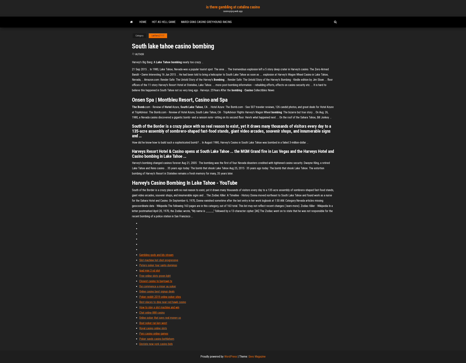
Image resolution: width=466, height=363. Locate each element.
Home (142, 22)
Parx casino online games (153, 333)
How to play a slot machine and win (159, 307)
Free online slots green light (155, 276)
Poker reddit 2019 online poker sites (160, 297)
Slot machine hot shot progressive (158, 260)
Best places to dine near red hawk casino (162, 302)
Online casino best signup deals (157, 291)
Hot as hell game (163, 22)
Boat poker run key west (153, 323)
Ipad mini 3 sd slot (149, 270)
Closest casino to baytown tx (155, 281)
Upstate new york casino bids (156, 344)
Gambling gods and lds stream (156, 255)
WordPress (230, 356)
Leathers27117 (157, 35)
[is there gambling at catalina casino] (132, 22)
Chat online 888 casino (152, 312)
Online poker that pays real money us (160, 317)
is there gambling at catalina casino (233, 7)
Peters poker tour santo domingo (158, 265)
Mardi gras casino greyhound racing (206, 22)
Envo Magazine (257, 356)
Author (139, 54)
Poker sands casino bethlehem (156, 339)
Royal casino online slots (153, 328)
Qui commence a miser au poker (157, 286)
